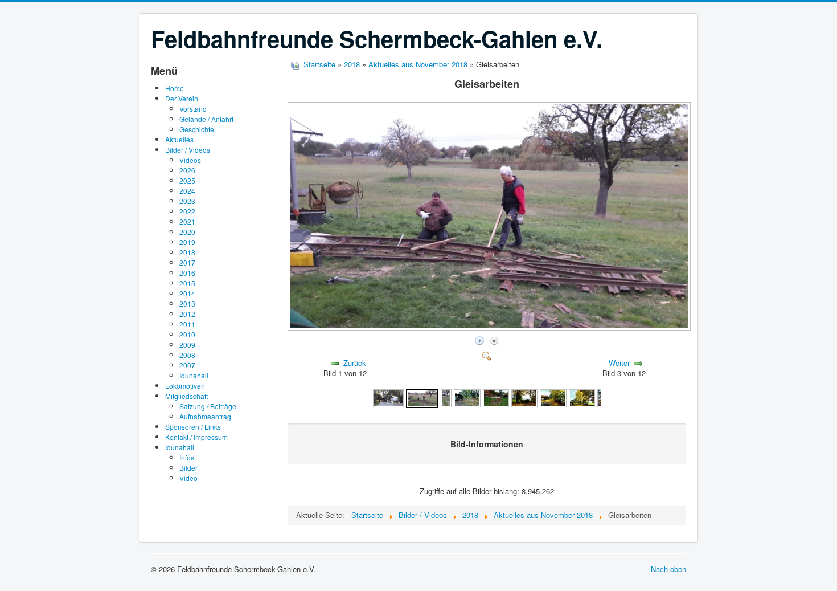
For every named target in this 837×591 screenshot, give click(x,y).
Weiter (619, 362)
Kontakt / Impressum (196, 437)
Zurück (354, 362)
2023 (187, 201)
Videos (190, 160)
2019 (187, 242)
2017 (187, 262)
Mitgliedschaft (186, 396)
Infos (186, 457)
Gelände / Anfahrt (206, 119)
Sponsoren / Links (193, 426)
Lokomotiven (185, 385)
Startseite (319, 64)
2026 (187, 170)
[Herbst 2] (553, 397)
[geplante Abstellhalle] (496, 397)
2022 (187, 211)
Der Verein (181, 98)
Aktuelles (179, 139)
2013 (187, 303)
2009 (187, 344)
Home (174, 88)
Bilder (188, 467)
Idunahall (193, 375)
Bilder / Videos (187, 149)
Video (188, 478)
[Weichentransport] (388, 397)
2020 (187, 232)
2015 (187, 283)
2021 (187, 221)
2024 (187, 190)
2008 (187, 355)
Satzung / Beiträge (207, 406)
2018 (187, 252)
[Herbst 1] (524, 397)
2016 (187, 273)
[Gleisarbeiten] (490, 327)
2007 (187, 365)
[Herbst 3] (582, 397)
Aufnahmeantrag (205, 416)
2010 (187, 334)
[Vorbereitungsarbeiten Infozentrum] (467, 397)
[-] (446, 397)
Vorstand (193, 108)
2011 (187, 324)
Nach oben (668, 569)
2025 (187, 180)
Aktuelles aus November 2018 (417, 64)
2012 (187, 314)
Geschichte (196, 129)
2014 (187, 293)
